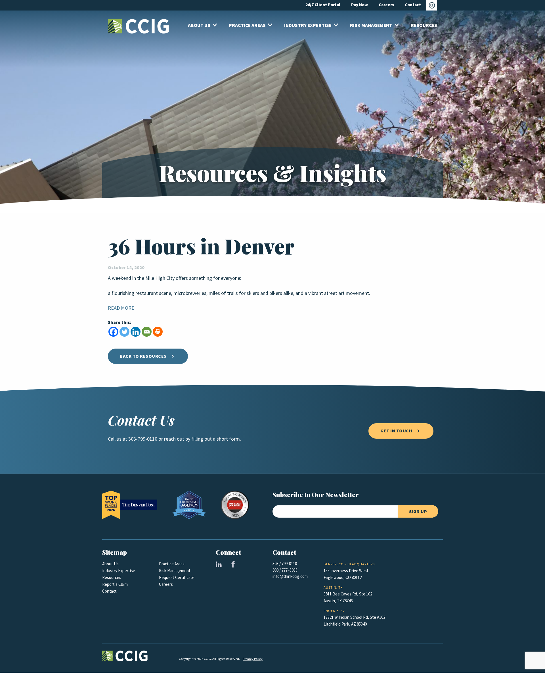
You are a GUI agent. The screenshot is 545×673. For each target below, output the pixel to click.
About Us (110, 564)
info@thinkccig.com (290, 576)
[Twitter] (124, 332)
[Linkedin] (136, 332)
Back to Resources (143, 356)
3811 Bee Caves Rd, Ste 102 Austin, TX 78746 (348, 597)
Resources (111, 577)
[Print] (158, 332)
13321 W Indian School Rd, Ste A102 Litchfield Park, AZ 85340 (354, 620)
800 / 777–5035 (284, 570)
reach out (174, 439)
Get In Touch (396, 431)
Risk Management (174, 571)
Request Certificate (176, 577)
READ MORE (121, 308)
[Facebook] (113, 332)
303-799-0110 (142, 439)
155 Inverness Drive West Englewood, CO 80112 (346, 574)
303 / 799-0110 (284, 563)
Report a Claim (115, 584)
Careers (166, 584)
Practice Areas (172, 564)
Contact (109, 591)
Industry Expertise (118, 571)
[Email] (147, 332)
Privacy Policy (253, 659)
